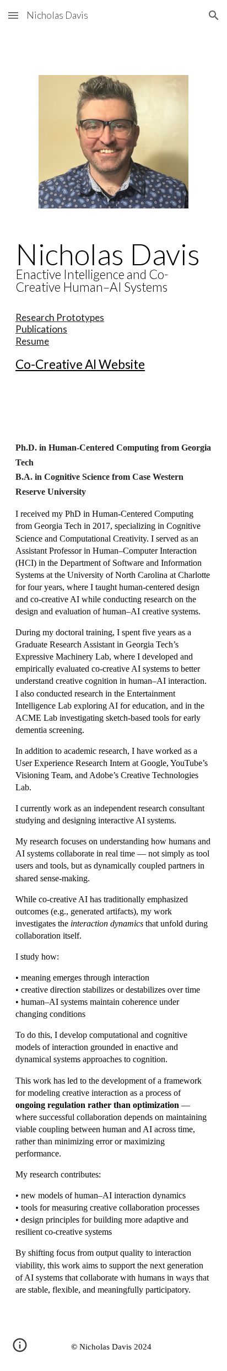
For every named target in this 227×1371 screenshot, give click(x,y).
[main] (113, 307)
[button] (13, 15)
